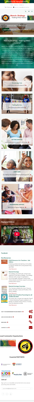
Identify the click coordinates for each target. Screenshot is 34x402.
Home (11, 4)
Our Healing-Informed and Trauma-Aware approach (16, 174)
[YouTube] (10, 394)
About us (16, 4)
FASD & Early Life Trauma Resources (16, 85)
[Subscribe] (30, 388)
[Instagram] (6, 394)
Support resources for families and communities (16, 142)
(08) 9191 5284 (9, 7)
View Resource (12, 269)
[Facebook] (3, 394)
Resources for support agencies (16, 207)
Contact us (21, 4)
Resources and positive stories (16, 107)
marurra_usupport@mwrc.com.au (22, 7)
